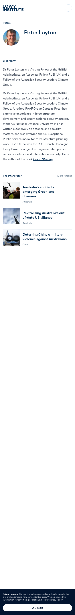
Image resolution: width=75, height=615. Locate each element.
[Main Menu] (68, 8)
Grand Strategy (43, 159)
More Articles (64, 175)
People (7, 22)
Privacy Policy (56, 599)
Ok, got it (37, 607)
